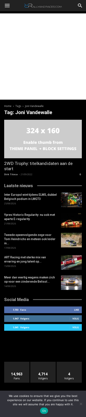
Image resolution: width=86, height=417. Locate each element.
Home (7, 106)
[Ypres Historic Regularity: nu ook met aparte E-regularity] (71, 220)
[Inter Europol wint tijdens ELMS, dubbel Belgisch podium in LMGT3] (71, 200)
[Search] (80, 5)
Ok (44, 410)
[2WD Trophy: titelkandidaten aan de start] (43, 139)
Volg (75, 318)
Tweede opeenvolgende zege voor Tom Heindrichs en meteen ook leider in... (30, 239)
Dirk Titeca (11, 174)
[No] (81, 404)
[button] (7, 5)
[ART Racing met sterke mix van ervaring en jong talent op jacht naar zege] (71, 262)
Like (76, 309)
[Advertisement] (43, 56)
